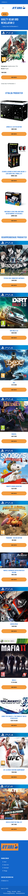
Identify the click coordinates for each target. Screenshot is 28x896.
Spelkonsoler (11, 66)
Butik (4, 14)
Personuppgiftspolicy (9, 893)
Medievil (14, 434)
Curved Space (14, 624)
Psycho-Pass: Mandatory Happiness (14, 278)
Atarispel (6, 868)
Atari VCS (6, 865)
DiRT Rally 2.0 (14, 331)
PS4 (17, 66)
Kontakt (14, 891)
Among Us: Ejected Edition (14, 127)
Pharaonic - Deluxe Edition (14, 538)
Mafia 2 (14, 680)
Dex (14, 382)
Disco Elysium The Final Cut (14, 822)
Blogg (5, 871)
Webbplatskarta (20, 893)
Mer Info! (14, 77)
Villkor (19, 891)
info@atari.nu (4, 2)
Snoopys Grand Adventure (14, 486)
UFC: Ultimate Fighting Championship (14, 770)
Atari (5, 862)
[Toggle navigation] (3, 8)
